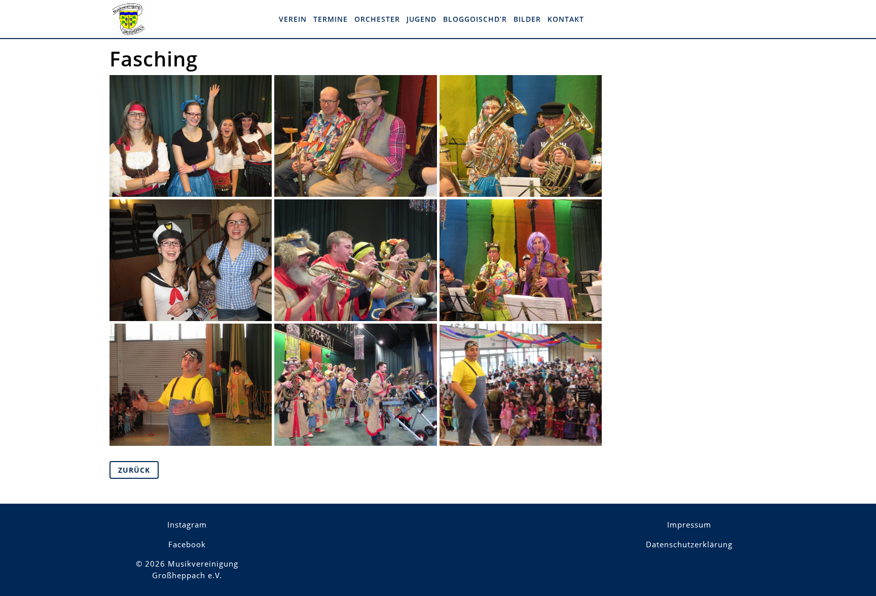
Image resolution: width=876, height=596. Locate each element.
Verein (293, 19)
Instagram (187, 524)
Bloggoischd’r (475, 19)
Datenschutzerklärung (689, 544)
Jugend (421, 19)
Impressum (689, 524)
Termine (330, 19)
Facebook (187, 544)
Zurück (134, 470)
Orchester (377, 19)
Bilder (527, 19)
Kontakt (566, 19)
